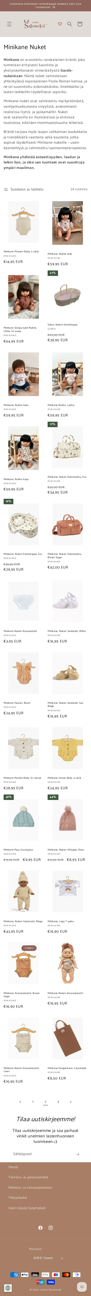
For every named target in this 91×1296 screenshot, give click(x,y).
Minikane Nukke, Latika (61, 405)
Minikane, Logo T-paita (61, 921)
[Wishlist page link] (60, 24)
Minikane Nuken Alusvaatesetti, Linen (22, 1070)
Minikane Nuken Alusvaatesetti (65, 993)
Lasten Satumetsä (50, 1290)
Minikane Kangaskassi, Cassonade (67, 1068)
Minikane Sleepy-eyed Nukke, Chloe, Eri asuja (20, 329)
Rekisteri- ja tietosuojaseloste (30, 1187)
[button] (9, 24)
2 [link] (46, 1102)
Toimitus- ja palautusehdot (28, 1177)
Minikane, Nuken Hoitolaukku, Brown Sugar (65, 555)
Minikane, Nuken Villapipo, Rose (66, 850)
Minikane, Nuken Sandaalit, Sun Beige (65, 704)
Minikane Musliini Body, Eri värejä (22, 778)
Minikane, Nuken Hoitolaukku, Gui (67, 477)
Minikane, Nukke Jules (16, 405)
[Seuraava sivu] (71, 1102)
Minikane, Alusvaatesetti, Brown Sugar (22, 995)
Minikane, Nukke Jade (60, 254)
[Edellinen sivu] (20, 1102)
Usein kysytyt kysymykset (27, 1208)
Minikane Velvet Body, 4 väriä (64, 778)
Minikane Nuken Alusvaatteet (20, 631)
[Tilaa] (77, 1154)
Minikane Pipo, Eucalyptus (18, 850)
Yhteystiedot (17, 1197)
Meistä (13, 1167)
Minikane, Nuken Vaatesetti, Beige (23, 921)
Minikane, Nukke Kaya (16, 479)
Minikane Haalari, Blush (17, 703)
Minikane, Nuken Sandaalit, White (67, 631)
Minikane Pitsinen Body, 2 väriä (21, 251)
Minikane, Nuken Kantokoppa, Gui (23, 554)
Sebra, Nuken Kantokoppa (62, 324)
